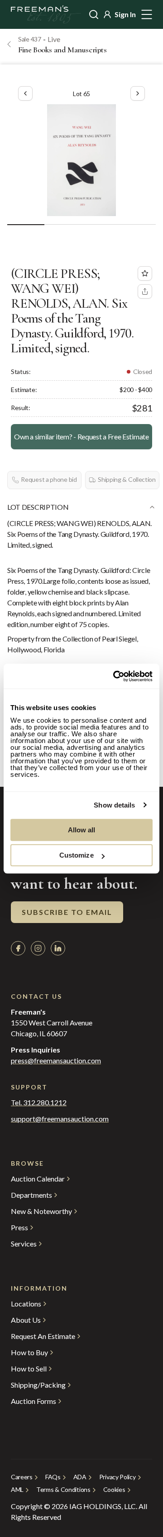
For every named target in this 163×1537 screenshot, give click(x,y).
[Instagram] (38, 948)
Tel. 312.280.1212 (39, 1102)
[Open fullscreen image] (81, 160)
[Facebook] (18, 948)
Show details (114, 805)
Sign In (125, 14)
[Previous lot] (25, 93)
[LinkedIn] (58, 948)
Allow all (82, 830)
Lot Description (37, 507)
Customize (76, 855)
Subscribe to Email (67, 912)
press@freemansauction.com (56, 1060)
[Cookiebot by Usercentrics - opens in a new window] (115, 676)
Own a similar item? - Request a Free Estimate (81, 436)
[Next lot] (137, 93)
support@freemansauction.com (60, 1118)
